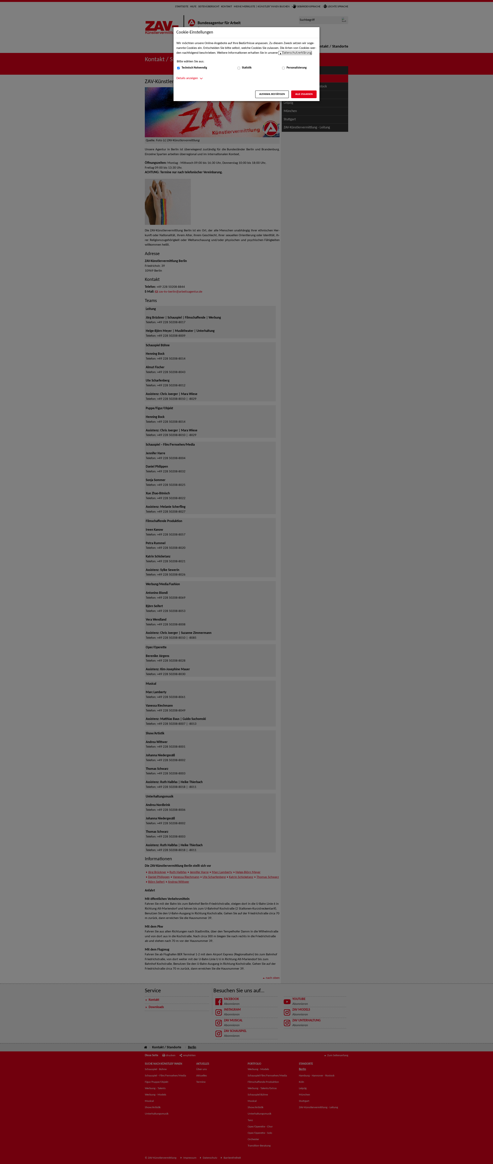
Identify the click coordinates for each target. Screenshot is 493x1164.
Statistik (247, 67)
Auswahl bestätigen (272, 94)
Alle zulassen (304, 94)
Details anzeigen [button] (187, 78)
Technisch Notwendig (194, 67)
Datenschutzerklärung (296, 52)
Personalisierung (297, 67)
